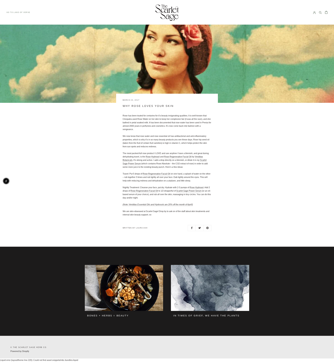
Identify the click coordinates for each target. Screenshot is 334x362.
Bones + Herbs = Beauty (108, 315)
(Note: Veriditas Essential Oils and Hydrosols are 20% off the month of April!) (158, 204)
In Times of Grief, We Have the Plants (206, 315)
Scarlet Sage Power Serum (188, 191)
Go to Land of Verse (18, 12)
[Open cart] (326, 12)
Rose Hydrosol (153, 157)
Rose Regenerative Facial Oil (178, 157)
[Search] (320, 12)
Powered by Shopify (19, 351)
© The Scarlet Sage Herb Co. (28, 347)
